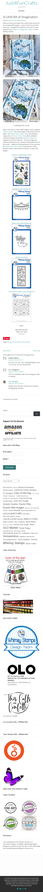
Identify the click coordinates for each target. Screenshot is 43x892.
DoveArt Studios (10, 504)
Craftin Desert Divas (22, 496)
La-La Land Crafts (12, 513)
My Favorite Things (7, 524)
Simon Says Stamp (19, 531)
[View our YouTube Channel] (20, 888)
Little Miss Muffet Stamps (13, 519)
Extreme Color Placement (32, 508)
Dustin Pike (25, 504)
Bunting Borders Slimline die (21, 189)
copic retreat (35, 493)
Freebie (5, 510)
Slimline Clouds (8, 132)
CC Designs (8, 493)
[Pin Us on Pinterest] (25, 888)
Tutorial (34, 539)
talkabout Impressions (27, 536)
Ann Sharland (13, 382)
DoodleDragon (8, 501)
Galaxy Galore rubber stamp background (21, 291)
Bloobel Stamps (8, 490)
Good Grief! (6, 351)
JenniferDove (22, 20)
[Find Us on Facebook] (17, 888)
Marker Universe (8, 522)
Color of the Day (22, 493)
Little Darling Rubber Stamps (11, 516)
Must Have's (31, 522)
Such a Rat (36, 351)
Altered (15, 487)
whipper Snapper (31, 543)
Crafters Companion (9, 496)
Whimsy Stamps (25, 342)
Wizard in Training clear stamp (21, 155)
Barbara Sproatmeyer (26, 487)
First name (7, 452)
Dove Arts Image (21, 501)
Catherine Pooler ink (17, 136)
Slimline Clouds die (30, 138)
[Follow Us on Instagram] (23, 888)
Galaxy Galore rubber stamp (19, 134)
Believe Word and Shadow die (21, 223)
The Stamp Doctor (10, 539)
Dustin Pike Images (13, 507)
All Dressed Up (7, 487)
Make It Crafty (31, 518)
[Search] (37, 413)
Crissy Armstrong (25, 498)
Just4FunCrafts (21, 3)
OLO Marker (10, 528)
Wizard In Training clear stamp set (23, 29)
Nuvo (32, 524)
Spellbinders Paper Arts (30, 533)
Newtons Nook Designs (21, 524)
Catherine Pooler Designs (14, 342)
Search (5, 410)
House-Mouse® (14, 510)
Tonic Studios (24, 539)
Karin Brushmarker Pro (28, 510)
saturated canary (8, 531)
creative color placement (10, 498)
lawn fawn (26, 514)
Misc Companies (19, 522)
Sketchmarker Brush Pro (12, 533)
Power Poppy (24, 528)
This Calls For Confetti (10, 716)
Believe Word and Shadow (14, 146)
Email (6, 459)
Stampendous (11, 536)
